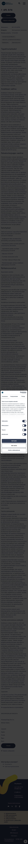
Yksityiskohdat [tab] (14, 396)
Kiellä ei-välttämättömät (14, 450)
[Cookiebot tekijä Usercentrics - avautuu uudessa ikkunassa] (20, 392)
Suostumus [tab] (5, 396)
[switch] (24, 425)
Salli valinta (14, 445)
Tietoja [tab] (23, 396)
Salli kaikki (14, 440)
